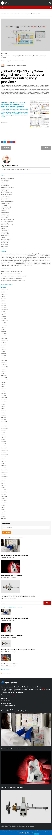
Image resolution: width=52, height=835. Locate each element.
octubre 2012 (3, 474)
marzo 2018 (3, 353)
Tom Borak (3, 248)
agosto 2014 (3, 430)
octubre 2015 (3, 401)
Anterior (6, 147)
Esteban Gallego (4, 198)
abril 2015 (3, 412)
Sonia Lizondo (4, 246)
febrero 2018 (3, 355)
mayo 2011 (3, 511)
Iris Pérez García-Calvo (5, 203)
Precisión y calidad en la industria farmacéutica (11, 271)
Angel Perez (3, 183)
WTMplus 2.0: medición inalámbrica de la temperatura (13, 280)
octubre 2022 (3, 307)
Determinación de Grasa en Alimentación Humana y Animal (14, 276)
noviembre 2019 (4, 320)
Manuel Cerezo (4, 215)
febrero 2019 (3, 333)
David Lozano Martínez (5, 194)
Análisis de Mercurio (23, 255)
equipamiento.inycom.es (9, 705)
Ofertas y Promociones (39, 260)
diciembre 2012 (4, 470)
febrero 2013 (3, 465)
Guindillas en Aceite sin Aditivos (9, 664)
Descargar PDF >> (4, 122)
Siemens (37, 262)
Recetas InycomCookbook (21, 262)
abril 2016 (3, 390)
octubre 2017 (3, 364)
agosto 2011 (3, 505)
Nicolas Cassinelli (4, 226)
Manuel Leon (3, 217)
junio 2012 (3, 483)
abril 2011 (3, 514)
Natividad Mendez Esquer (6, 224)
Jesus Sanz (3, 205)
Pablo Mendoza (4, 230)
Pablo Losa (3, 228)
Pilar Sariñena (4, 233)
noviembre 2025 (4, 289)
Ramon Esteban (4, 235)
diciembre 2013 (4, 448)
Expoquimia (14, 259)
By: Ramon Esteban (21, 65)
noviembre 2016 (4, 379)
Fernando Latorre (4, 199)
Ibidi (33, 259)
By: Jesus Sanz (12, 666)
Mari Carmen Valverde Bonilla (7, 219)
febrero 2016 (3, 393)
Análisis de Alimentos (8, 255)
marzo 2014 (3, 441)
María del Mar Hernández (6, 221)
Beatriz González (4, 189)
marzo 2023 (3, 303)
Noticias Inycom (6, 673)
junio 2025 (3, 292)
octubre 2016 (3, 382)
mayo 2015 (3, 410)
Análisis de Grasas (16, 255)
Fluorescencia (20, 259)
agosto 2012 (3, 478)
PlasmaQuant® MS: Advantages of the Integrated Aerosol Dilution (18, 596)
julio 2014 (3, 432)
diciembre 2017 (4, 360)
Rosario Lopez (4, 244)
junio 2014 (3, 434)
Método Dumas (29, 55)
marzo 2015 (3, 415)
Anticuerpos (44, 254)
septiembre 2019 (4, 325)
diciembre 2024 (4, 294)
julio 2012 (3, 481)
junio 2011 (3, 509)
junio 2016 (3, 386)
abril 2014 (3, 439)
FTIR (25, 259)
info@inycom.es (7, 703)
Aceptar (36, 833)
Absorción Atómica (8, 254)
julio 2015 (3, 406)
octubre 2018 (3, 342)
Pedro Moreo (3, 232)
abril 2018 (3, 351)
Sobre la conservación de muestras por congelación (14, 555)
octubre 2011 (3, 500)
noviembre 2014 (4, 423)
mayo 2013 (3, 461)
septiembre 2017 (4, 366)
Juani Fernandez (4, 208)
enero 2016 (3, 395)
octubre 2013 (3, 452)
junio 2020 (3, 311)
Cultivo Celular (41, 257)
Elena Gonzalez (4, 196)
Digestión (2, 259)
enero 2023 (3, 305)
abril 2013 (3, 463)
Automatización (31, 255)
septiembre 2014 (4, 428)
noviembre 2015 (4, 399)
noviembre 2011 (4, 498)
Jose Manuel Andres (5, 207)
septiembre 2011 (4, 503)
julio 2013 (3, 459)
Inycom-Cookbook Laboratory (7, 201)
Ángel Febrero (4, 181)
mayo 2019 (3, 327)
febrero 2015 (3, 417)
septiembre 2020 (4, 309)
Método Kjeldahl (36, 55)
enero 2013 (3, 467)
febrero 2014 (3, 443)
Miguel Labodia (4, 223)
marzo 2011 (3, 516)
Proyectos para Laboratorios (9, 262)
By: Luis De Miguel (12, 577)
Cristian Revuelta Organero (6, 192)
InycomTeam (4, 260)
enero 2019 (3, 336)
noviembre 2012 (4, 472)
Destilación (47, 257)
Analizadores (29, 254)
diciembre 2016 (4, 377)
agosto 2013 (3, 456)
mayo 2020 (3, 314)
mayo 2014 (3, 437)
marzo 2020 (3, 316)
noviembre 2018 (4, 340)
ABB (2, 254)
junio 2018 (3, 347)
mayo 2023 (3, 298)
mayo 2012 (3, 485)
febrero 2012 (3, 492)
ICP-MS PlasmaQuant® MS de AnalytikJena (12, 575)
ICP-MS (35, 259)
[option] (26, 35)
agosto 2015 (3, 404)
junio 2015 (3, 408)
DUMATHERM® (7, 259)
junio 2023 (3, 296)
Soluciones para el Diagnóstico (8, 264)
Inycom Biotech (41, 259)
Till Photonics (22, 265)
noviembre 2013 (4, 450)
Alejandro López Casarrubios (7, 178)
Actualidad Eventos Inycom (19, 254)
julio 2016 (3, 384)
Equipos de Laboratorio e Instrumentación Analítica (14, 13)
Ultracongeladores (29, 265)
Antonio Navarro (4, 185)
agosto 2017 (3, 368)
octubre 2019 (3, 322)
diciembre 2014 (4, 421)
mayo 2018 (3, 349)
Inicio (2, 13)
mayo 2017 (3, 371)
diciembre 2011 (4, 496)
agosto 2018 (3, 344)
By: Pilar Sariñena (11, 557)
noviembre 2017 (4, 362)
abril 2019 (3, 329)
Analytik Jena (36, 254)
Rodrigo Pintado (4, 241)
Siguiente (45, 147)
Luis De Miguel (4, 214)
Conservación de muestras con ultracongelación (11, 278)
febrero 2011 (3, 518)
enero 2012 (3, 494)
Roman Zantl (3, 242)
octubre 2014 (3, 426)
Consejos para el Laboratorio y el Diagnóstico (13, 55)
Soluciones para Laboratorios (28, 264)
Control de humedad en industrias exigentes (11, 273)
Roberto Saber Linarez (5, 239)
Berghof (37, 255)
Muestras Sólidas (16, 260)
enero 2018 (3, 357)
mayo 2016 (3, 388)
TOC (25, 265)
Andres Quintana (4, 180)
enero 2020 (3, 318)
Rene (2, 237)
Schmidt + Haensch (32, 262)
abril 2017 (3, 373)
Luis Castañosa (4, 212)
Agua (25, 254)
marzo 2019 (3, 331)
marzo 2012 (3, 489)
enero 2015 (3, 419)
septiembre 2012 (4, 476)
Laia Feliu (3, 210)
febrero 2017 (3, 375)
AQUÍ (32, 832)
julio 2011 (3, 507)
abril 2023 (3, 300)
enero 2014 (3, 445)
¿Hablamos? (13, 695)
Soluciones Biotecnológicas (45, 262)
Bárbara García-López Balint (6, 187)
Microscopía (10, 260)
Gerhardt (24, 55)
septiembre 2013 (4, 454)
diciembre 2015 (4, 397)
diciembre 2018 (4, 338)
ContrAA (35, 257)
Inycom (43, 689)
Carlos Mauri (3, 190)
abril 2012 (3, 487)
